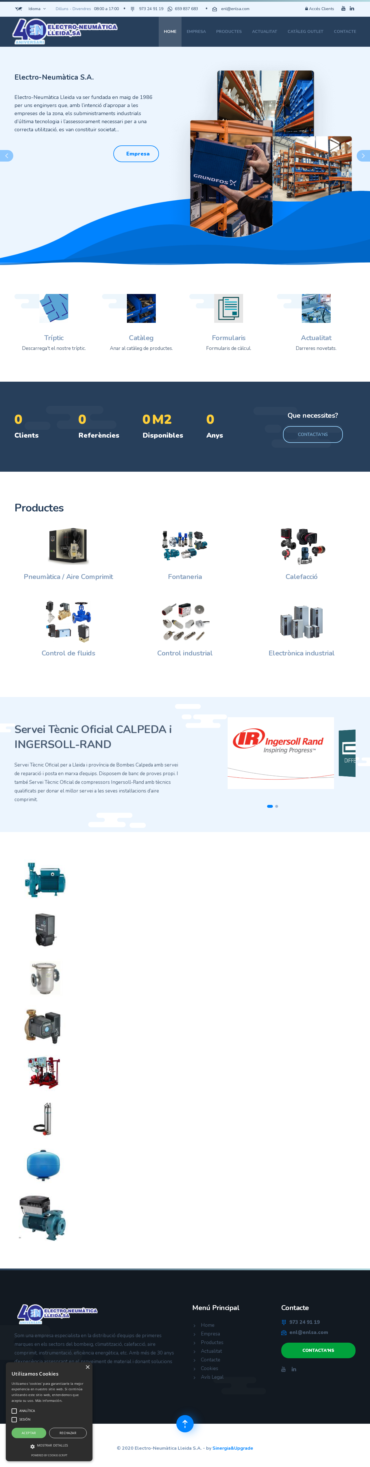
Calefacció (302, 576)
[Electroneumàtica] (65, 31)
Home (170, 31)
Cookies (209, 1368)
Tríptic (54, 337)
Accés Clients (321, 9)
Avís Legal (212, 1377)
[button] (6, 156)
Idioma (34, 9)
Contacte (345, 31)
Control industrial (184, 653)
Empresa (196, 31)
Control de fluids (68, 653)
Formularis (229, 337)
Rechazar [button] (68, 1433)
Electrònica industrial (302, 653)
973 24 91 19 (151, 9)
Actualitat (264, 31)
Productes (229, 31)
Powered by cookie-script (49, 1455)
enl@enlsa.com (235, 9)
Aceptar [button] (29, 1433)
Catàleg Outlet (305, 31)
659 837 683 (186, 9)
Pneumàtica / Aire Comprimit (68, 576)
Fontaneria (185, 576)
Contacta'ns (313, 434)
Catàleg (141, 337)
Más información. (49, 1400)
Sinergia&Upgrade (232, 1448)
